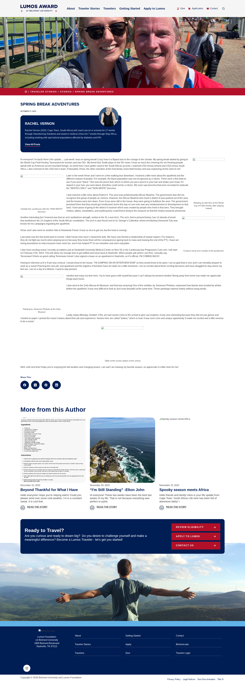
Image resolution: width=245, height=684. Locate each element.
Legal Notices (189, 679)
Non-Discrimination (206, 679)
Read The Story (37, 507)
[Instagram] (26, 668)
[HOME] (26, 92)
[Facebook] (24, 385)
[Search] (223, 8)
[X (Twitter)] (35, 385)
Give (182, 8)
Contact (214, 8)
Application (197, 8)
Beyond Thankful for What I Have (49, 490)
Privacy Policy (174, 679)
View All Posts (32, 144)
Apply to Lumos (154, 8)
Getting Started (129, 8)
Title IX (220, 679)
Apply (128, 644)
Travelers (109, 8)
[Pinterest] (46, 385)
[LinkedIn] (56, 385)
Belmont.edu (182, 644)
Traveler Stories (89, 8)
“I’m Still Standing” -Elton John (117, 490)
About (71, 8)
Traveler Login (183, 653)
